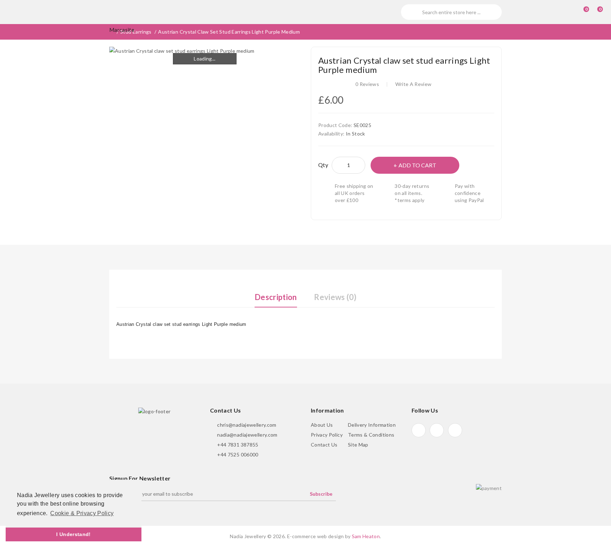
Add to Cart (417, 165)
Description (276, 297)
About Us (322, 425)
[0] (579, 12)
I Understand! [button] (73, 534)
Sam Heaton (366, 536)
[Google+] (437, 430)
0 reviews (367, 84)
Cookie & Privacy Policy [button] (82, 513)
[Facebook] (419, 430)
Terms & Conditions (371, 435)
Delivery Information (372, 425)
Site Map (358, 445)
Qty (323, 164)
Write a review (413, 84)
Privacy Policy (327, 435)
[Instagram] (455, 430)
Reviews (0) (335, 297)
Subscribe (321, 494)
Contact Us (324, 445)
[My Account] (566, 12)
